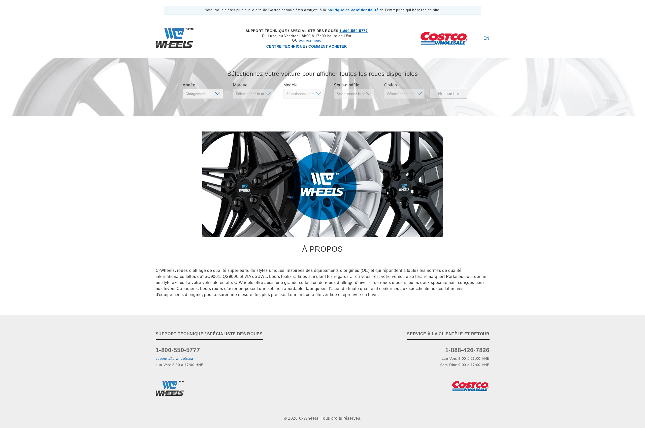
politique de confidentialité (353, 10)
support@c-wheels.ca (174, 358)
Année (189, 85)
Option (390, 85)
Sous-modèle (347, 85)
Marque (240, 85)
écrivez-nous (310, 40)
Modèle (290, 85)
